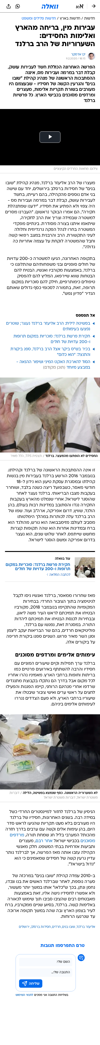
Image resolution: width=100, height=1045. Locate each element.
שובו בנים (68, 927)
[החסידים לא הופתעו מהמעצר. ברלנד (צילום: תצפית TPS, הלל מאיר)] (50, 419)
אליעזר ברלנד (86, 927)
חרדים (56, 927)
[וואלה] (50, 6)
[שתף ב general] (8, 6)
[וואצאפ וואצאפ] (17, 6)
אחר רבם (44, 841)
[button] (79, 6)
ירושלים (24, 927)
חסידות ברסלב (41, 927)
